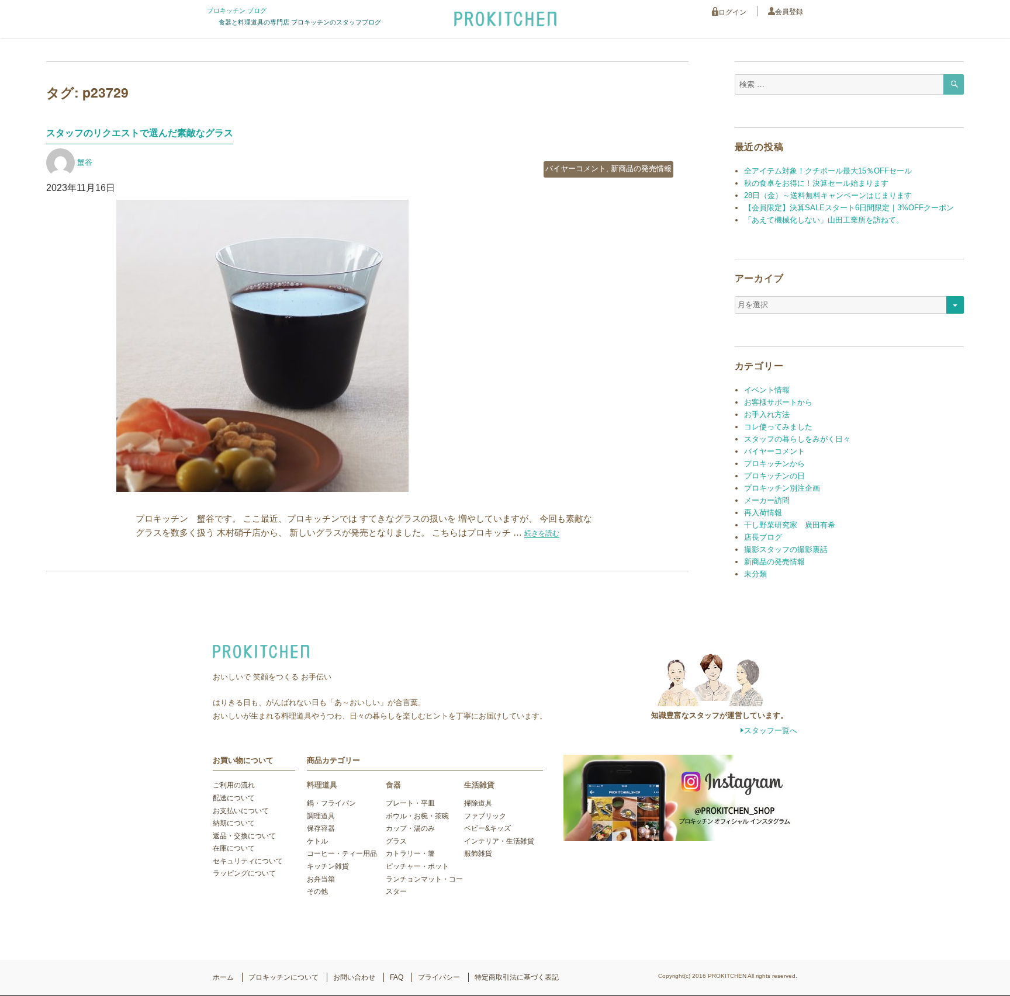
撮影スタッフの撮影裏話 (786, 549)
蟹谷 (84, 162)
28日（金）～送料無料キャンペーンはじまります (828, 195)
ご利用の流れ (234, 785)
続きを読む (541, 533)
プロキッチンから (774, 463)
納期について (234, 823)
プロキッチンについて (283, 977)
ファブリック (485, 816)
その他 (317, 891)
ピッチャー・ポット (417, 866)
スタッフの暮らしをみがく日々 (797, 439)
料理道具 (322, 784)
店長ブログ (763, 537)
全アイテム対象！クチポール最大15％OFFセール (828, 170)
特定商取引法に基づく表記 (517, 977)
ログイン (732, 12)
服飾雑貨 (478, 853)
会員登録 (789, 12)
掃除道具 (478, 803)
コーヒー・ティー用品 (342, 853)
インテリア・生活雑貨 (499, 841)
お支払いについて (241, 811)
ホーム (223, 977)
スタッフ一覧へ (770, 730)
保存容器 (321, 828)
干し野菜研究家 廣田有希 (789, 524)
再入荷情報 (763, 512)
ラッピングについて (244, 873)
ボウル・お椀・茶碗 (417, 816)
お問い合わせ (354, 977)
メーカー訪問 (767, 500)
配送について (234, 798)
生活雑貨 (479, 784)
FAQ (396, 977)
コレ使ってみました (778, 426)
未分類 (755, 574)
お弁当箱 (321, 879)
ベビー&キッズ (487, 828)
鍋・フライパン (331, 803)
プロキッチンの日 (774, 475)
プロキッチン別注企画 (782, 488)
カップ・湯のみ (410, 828)
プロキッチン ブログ (237, 10)
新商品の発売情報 (641, 168)
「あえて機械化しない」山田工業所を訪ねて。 (824, 220)
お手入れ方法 (767, 414)
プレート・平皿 (410, 803)
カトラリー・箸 (410, 853)
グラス (396, 841)
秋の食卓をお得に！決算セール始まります (816, 183)
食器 (393, 784)
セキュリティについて (248, 861)
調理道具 (321, 816)
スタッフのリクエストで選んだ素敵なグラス (139, 133)
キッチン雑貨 (328, 866)
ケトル (317, 841)
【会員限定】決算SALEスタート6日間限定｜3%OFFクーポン (849, 207)
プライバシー (439, 977)
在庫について (234, 848)
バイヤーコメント (575, 168)
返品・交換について (244, 836)
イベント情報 (767, 390)
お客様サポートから (778, 402)
